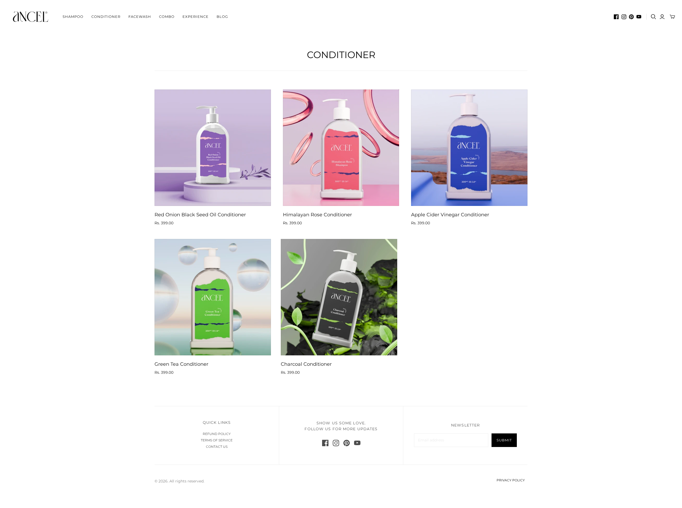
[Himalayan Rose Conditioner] (341, 148)
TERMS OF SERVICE (217, 440)
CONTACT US (217, 447)
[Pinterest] (631, 16)
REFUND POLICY (217, 434)
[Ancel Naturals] (30, 16)
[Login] (662, 17)
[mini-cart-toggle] (672, 17)
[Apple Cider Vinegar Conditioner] (469, 148)
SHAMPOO (73, 16)
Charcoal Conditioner (306, 364)
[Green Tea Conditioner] (213, 297)
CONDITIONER (105, 16)
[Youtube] (638, 16)
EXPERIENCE (195, 16)
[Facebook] (616, 16)
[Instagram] (624, 16)
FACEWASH (139, 16)
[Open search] (653, 16)
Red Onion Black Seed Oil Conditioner (200, 215)
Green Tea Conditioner (181, 364)
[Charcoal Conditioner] (339, 297)
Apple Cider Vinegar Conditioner (450, 215)
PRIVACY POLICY (511, 480)
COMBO (166, 16)
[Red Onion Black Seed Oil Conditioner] (213, 148)
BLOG (222, 16)
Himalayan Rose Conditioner (317, 215)
